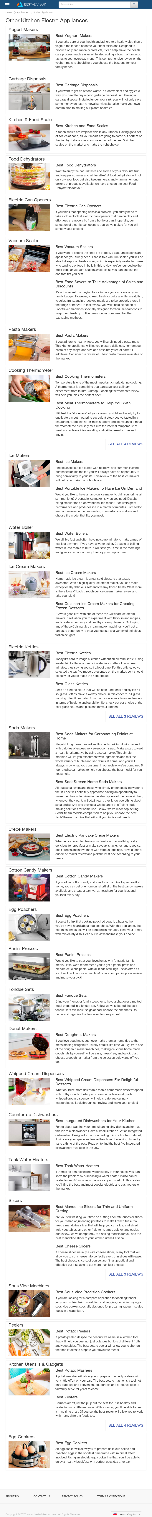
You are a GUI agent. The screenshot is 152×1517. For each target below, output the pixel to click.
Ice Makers (19, 456)
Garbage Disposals (27, 79)
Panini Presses (23, 949)
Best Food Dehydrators (75, 165)
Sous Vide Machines (29, 1286)
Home (8, 12)
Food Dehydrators (27, 159)
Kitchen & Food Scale (30, 120)
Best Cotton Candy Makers (79, 876)
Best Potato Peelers (72, 1331)
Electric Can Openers (30, 200)
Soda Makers (22, 728)
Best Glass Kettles (71, 684)
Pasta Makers (22, 329)
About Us (12, 1496)
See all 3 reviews (125, 717)
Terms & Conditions (111, 1496)
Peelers (16, 1325)
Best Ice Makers (69, 462)
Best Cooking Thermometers (80, 377)
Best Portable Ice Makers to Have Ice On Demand (98, 489)
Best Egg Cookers (71, 1443)
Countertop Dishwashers (33, 1115)
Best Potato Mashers (73, 1371)
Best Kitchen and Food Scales (81, 126)
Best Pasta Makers (71, 336)
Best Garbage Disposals (76, 85)
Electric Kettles (24, 647)
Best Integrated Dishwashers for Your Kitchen (95, 1121)
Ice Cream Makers (27, 567)
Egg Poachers (23, 909)
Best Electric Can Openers (78, 206)
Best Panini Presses (73, 955)
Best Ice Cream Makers (75, 573)
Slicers (15, 1201)
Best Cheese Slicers (73, 1246)
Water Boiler (21, 527)
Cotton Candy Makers (30, 870)
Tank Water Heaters (28, 1160)
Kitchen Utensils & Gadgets (36, 1364)
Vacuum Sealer (24, 241)
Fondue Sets (21, 989)
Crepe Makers (23, 829)
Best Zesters (66, 1397)
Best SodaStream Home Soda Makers (88, 782)
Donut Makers (23, 1029)
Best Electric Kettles (73, 653)
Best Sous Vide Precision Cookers (85, 1292)
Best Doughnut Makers (75, 1035)
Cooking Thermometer (31, 370)
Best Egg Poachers (72, 916)
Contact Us (42, 1496)
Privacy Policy (72, 1496)
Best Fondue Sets (71, 996)
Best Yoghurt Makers (73, 36)
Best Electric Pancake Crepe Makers (87, 836)
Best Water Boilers (71, 534)
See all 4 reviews (125, 444)
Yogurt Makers (23, 30)
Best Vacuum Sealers (74, 247)
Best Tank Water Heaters (77, 1166)
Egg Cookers (21, 1437)
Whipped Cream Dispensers (36, 1074)
